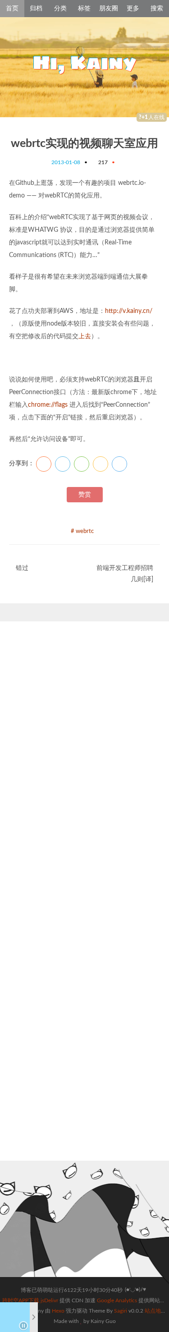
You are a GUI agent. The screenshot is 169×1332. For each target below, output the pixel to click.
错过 (22, 568)
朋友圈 (108, 8)
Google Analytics (117, 1300)
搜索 (157, 8)
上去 (84, 336)
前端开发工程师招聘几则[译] (124, 574)
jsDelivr (49, 1300)
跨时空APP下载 (20, 1300)
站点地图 (155, 1311)
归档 (36, 8)
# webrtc (82, 531)
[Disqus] (84, 764)
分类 (60, 8)
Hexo (58, 1311)
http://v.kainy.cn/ (128, 311)
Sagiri (120, 1311)
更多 (133, 8)
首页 (12, 8)
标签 (84, 8)
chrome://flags (48, 405)
